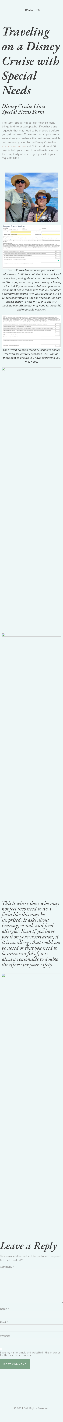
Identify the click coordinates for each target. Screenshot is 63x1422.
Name (4, 1309)
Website (5, 1336)
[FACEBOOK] (52, 18)
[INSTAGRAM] (58, 18)
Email (4, 1322)
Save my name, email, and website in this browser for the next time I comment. (30, 1354)
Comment (7, 1267)
